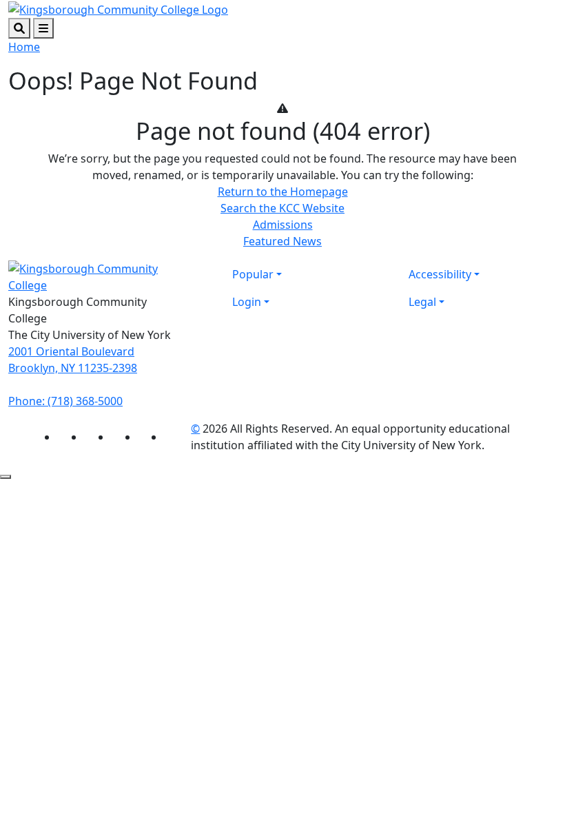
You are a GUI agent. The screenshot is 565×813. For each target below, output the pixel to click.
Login (246, 301)
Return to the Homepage (283, 191)
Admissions (283, 224)
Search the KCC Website (282, 208)
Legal (422, 301)
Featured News (282, 241)
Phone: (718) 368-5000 (65, 401)
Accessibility (440, 274)
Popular (253, 274)
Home (24, 46)
